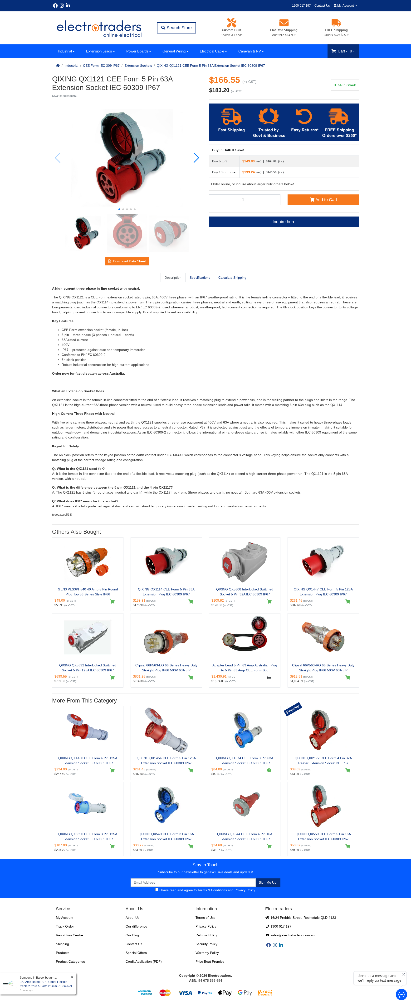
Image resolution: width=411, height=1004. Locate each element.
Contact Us (322, 5)
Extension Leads (99, 51)
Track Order (65, 926)
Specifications (200, 277)
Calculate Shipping (232, 277)
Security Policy (206, 944)
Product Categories (70, 961)
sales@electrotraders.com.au (292, 935)
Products (62, 953)
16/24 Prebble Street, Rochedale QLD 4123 (302, 917)
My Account (64, 917)
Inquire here (284, 221)
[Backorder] (269, 770)
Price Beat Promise (210, 961)
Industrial (65, 51)
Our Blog (132, 935)
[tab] (173, 277)
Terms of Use (205, 917)
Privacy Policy (245, 890)
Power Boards (137, 51)
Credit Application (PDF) (144, 961)
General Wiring (174, 51)
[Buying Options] (269, 677)
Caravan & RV (249, 51)
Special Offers (136, 953)
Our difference (136, 926)
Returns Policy (206, 935)
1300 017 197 (301, 5)
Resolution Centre (69, 935)
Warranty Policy (207, 953)
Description (173, 277)
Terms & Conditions (212, 890)
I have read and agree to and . (207, 890)
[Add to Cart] (112, 601)
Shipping (62, 944)
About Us (132, 917)
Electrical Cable (212, 51)
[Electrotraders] (99, 28)
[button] (119, 209)
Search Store (179, 27)
